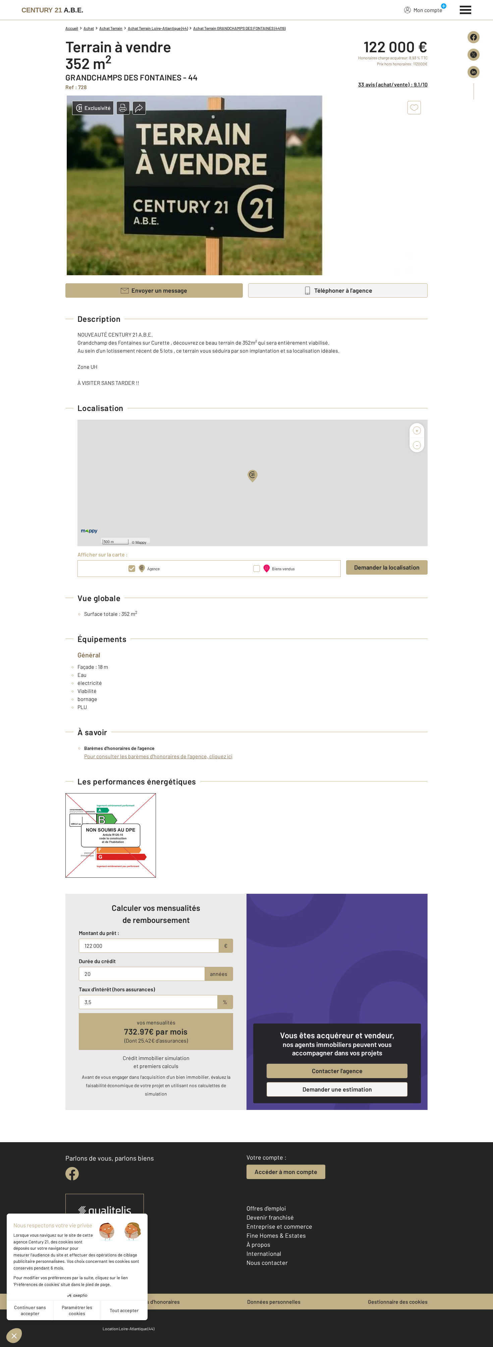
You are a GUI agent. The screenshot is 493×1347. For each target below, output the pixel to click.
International (263, 1253)
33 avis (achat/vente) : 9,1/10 (393, 84)
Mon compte (428, 10)
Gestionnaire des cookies (398, 1301)
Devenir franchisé (270, 1217)
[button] (123, 108)
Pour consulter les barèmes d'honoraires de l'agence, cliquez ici (158, 756)
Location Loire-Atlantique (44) (128, 1328)
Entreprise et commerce (279, 1226)
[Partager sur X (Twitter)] (474, 55)
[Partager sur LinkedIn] (474, 72)
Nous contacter (267, 1262)
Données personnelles (273, 1301)
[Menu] (466, 9)
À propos (258, 1244)
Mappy (141, 542)
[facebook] (72, 1173)
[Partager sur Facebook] (474, 37)
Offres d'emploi (266, 1208)
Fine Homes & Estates (276, 1235)
